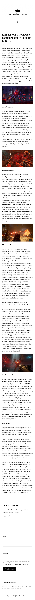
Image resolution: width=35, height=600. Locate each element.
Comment (6, 516)
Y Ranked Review (22, 596)
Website (5, 553)
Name (5, 536)
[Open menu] (17, 22)
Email (5, 545)
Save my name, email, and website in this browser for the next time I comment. (17, 563)
